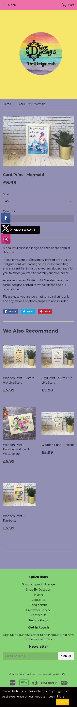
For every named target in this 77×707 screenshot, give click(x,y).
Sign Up (66, 656)
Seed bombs (38, 605)
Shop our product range (38, 584)
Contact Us (38, 615)
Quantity (9, 211)
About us (38, 600)
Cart (71, 5)
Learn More (56, 696)
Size (6, 194)
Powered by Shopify (52, 674)
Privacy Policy (38, 620)
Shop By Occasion (38, 589)
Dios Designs (27, 674)
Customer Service (38, 610)
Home (7, 103)
